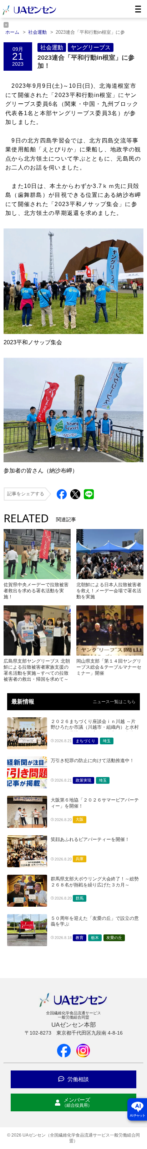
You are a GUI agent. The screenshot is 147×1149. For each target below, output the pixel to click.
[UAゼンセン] (29, 14)
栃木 (95, 937)
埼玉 (107, 741)
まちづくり (85, 741)
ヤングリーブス (91, 47)
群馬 (79, 898)
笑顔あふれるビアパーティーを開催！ (90, 839)
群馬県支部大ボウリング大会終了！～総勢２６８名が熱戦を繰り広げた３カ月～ (95, 882)
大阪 (79, 819)
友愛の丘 (114, 937)
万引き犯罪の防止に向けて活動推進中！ (92, 760)
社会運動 (51, 47)
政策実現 (83, 780)
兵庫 (79, 859)
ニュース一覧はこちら (114, 701)
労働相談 (77, 1079)
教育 (79, 937)
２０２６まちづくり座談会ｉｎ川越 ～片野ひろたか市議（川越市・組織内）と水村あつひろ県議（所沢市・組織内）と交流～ (95, 727)
